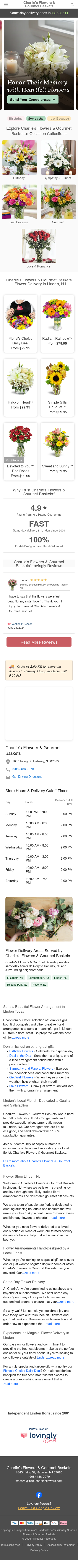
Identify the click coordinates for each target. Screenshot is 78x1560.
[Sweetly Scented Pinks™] (13, 584)
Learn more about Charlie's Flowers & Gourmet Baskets (36, 1163)
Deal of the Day (20, 1055)
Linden (41, 1357)
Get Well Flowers (21, 1077)
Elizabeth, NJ (15, 977)
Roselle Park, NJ (17, 984)
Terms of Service (10, 1544)
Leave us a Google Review (39, 1508)
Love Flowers (18, 1085)
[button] (69, 1550)
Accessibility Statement (61, 1544)
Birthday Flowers (21, 1051)
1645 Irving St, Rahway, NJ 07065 (39, 1472)
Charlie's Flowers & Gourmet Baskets (39, 4)
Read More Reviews (39, 642)
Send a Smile (21, 99)
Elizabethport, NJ (38, 977)
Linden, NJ (60, 977)
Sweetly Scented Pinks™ (33, 584)
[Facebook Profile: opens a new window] (39, 1495)
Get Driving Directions (27, 776)
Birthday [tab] (16, 118)
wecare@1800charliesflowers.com (39, 1481)
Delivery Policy (39, 1550)
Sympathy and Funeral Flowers (31, 1068)
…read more (20, 1037)
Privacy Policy (34, 1544)
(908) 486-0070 (23, 769)
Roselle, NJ (39, 984)
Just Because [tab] (59, 118)
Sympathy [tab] (36, 118)
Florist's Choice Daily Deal (22, 1370)
